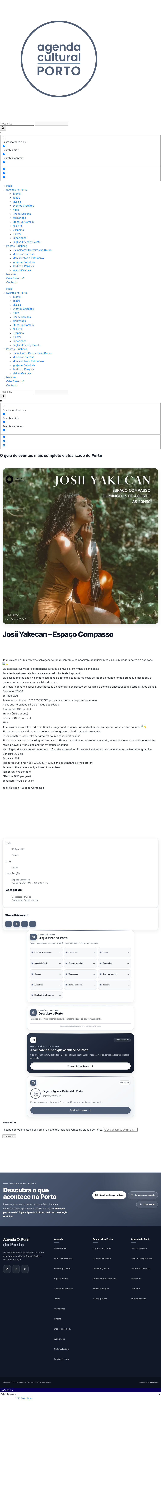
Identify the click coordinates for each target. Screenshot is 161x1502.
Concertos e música (63, 1288)
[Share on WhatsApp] (24, 924)
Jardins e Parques (23, 266)
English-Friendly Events (26, 241)
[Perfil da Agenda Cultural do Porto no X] (25, 1269)
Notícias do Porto (139, 1248)
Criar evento (149, 1204)
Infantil (17, 193)
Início (9, 185)
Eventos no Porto (16, 189)
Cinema (17, 233)
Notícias (11, 274)
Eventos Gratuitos (23, 205)
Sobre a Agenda (138, 1298)
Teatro (16, 197)
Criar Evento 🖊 (15, 278)
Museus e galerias (101, 1268)
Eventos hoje (60, 1248)
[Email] (32, 924)
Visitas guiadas (100, 1298)
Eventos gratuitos (62, 1268)
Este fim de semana (63, 1258)
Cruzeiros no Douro (102, 1258)
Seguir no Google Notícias (78, 1066)
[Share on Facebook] (8, 924)
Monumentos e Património (28, 258)
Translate (26, 1398)
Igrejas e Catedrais (24, 262)
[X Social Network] (16, 924)
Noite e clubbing (61, 1349)
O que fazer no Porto (102, 1248)
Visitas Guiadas (22, 270)
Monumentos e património (105, 1278)
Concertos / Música (21, 897)
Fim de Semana (22, 213)
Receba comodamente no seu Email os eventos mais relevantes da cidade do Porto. (53, 1129)
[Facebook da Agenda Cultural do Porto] (16, 1269)
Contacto (11, 282)
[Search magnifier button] (3, 128)
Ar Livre (17, 225)
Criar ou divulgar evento (142, 1258)
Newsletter (136, 1278)
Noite (16, 209)
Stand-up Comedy (23, 221)
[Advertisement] (80, 648)
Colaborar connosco (140, 1268)
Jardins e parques (101, 1288)
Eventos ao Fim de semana (25, 900)
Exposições (19, 237)
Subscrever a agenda (145, 1195)
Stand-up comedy (62, 1329)
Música (17, 201)
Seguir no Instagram (78, 1110)
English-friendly (61, 1359)
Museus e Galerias (23, 254)
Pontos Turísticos (16, 245)
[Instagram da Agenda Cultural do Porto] (7, 1269)
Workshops (19, 217)
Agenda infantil (61, 1278)
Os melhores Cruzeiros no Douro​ (32, 250)
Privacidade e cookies (148, 1382)
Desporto (18, 229)
